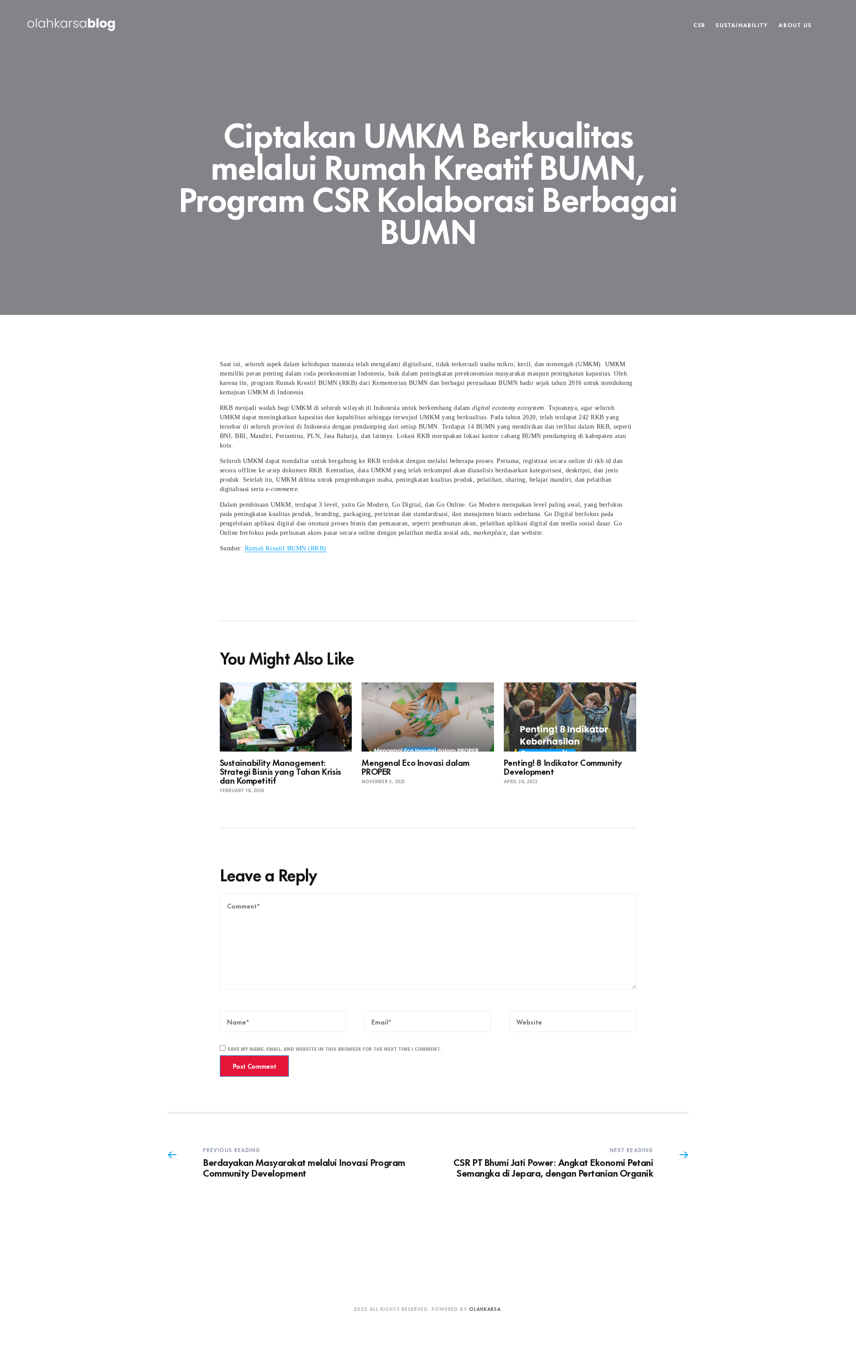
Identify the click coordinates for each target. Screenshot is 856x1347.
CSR (699, 24)
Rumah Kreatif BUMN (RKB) (285, 548)
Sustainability (742, 24)
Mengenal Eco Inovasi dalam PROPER (415, 766)
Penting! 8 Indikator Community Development (563, 766)
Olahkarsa (485, 1308)
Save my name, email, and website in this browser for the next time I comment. (334, 1049)
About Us (794, 24)
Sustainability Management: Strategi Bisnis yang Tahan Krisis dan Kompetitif (280, 771)
